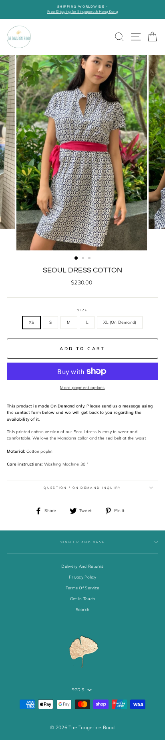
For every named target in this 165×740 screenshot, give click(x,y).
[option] (82, 9)
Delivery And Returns (82, 566)
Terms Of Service (82, 588)
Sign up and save (82, 542)
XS (31, 322)
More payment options (82, 387)
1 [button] (76, 258)
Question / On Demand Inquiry (82, 488)
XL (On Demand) (120, 322)
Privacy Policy (82, 577)
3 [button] (90, 259)
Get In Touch (82, 598)
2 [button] (84, 259)
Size (82, 310)
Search (83, 609)
